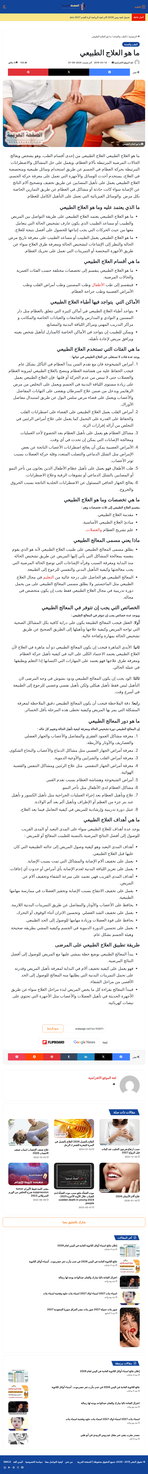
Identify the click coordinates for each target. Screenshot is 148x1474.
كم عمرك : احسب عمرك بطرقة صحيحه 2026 (107, 17)
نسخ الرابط (53, 1028)
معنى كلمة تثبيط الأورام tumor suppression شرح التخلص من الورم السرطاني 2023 (29, 1192)
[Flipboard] (53, 1042)
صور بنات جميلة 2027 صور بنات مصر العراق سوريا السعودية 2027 (82, 1309)
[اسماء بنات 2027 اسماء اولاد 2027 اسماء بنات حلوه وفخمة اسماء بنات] (130, 1298)
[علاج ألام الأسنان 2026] (119, 1178)
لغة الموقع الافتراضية (123, 62)
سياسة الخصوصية (34, 1461)
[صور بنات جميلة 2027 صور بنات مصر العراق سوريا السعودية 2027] (130, 1327)
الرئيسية (133, 36)
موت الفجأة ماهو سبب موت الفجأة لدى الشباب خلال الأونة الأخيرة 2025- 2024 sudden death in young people (74, 1198)
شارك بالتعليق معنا (74, 1222)
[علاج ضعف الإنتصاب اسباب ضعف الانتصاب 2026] (28, 1132)
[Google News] (84, 1042)
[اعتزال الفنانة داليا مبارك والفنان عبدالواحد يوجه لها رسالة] (130, 1282)
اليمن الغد (18, 1461)
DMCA (7, 1461)
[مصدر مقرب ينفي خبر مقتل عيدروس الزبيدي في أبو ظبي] (18, 1438)
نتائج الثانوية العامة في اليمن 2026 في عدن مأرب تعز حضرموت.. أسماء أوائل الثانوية (73, 1261)
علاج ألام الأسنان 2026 (128, 1196)
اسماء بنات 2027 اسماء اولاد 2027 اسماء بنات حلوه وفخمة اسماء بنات (80, 1293)
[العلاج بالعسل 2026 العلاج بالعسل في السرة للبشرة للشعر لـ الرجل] (74, 1128)
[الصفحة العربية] (74, 7)
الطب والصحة (120, 36)
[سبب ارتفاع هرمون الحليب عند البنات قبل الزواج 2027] (119, 1132)
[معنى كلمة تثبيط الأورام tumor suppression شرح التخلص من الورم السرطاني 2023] (28, 1174)
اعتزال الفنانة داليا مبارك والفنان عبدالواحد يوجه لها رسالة (87, 1277)
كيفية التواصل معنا (54, 1461)
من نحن (69, 1461)
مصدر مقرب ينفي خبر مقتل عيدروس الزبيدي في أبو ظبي (110, 1434)
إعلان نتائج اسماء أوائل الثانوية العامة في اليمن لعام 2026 (87, 1245)
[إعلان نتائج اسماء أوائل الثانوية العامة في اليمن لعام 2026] (130, 1250)
